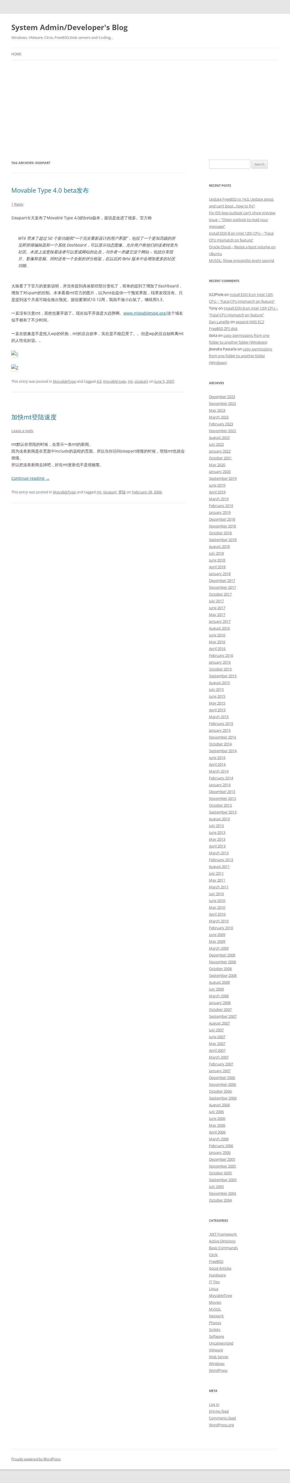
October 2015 (220, 669)
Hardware (217, 1275)
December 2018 (222, 519)
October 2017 (220, 594)
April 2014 (217, 764)
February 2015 (221, 723)
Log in (214, 1404)
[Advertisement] (145, 103)
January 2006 (220, 1152)
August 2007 (219, 1023)
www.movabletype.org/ (145, 313)
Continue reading (30, 478)
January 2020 (220, 471)
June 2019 (217, 485)
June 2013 (217, 832)
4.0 (99, 381)
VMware (216, 1349)
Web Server (218, 1356)
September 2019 (222, 478)
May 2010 (217, 907)
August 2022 (219, 437)
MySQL (215, 1309)
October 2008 (220, 968)
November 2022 (222, 430)
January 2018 (220, 573)
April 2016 (217, 648)
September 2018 (222, 539)
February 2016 (221, 655)
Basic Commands (223, 1247)
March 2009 (219, 948)
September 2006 (222, 1098)
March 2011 (219, 886)
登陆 (122, 492)
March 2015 (219, 716)
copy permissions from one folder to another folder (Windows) (240, 355)
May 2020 (217, 464)
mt (130, 381)
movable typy (114, 381)
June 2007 (217, 1036)
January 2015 (220, 730)
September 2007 (222, 1016)
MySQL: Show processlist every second (241, 260)
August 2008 (219, 982)
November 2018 (222, 526)
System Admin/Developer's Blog (69, 27)
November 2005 (222, 1166)
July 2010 (216, 893)
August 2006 (219, 1104)
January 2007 (220, 1070)
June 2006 (217, 1118)
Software (216, 1336)
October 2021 (220, 457)
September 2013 (222, 812)
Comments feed (222, 1418)
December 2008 (222, 955)
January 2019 (220, 512)
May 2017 (217, 614)
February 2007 (221, 1064)
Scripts (214, 1329)
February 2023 (221, 423)
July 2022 (216, 444)
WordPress (218, 1370)
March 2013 (219, 852)
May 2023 (217, 410)
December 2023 (222, 396)
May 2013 (217, 839)
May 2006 (217, 1125)
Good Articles (220, 1268)
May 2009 (217, 941)
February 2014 (221, 778)
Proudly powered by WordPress (36, 1459)
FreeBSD (216, 1261)
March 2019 (219, 498)
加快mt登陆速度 (34, 417)
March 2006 (219, 1138)
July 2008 (216, 989)
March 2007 (219, 1057)
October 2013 (220, 805)
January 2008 (220, 1002)
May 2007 (217, 1043)
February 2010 (221, 927)
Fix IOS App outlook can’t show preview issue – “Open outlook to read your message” (242, 219)
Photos (215, 1322)
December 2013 (222, 791)
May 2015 (217, 703)
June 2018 (217, 560)
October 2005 (220, 1172)
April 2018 (217, 566)
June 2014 (217, 757)
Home (16, 54)
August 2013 (219, 818)
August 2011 (219, 866)
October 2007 (220, 1009)
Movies (215, 1302)
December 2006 (222, 1077)
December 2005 (222, 1159)
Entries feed (219, 1411)
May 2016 (217, 641)
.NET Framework (223, 1234)
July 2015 (216, 689)
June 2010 (217, 900)
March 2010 (219, 921)
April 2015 (217, 709)
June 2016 (217, 635)
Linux (213, 1288)
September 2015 (222, 675)
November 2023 (222, 403)
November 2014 (222, 737)
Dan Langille (219, 321)
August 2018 (219, 546)
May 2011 (217, 880)
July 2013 (216, 825)
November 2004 (222, 1193)
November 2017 (222, 587)
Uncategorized (221, 1343)
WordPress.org (221, 1424)
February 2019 (221, 505)
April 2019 (217, 492)
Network (216, 1315)
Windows (217, 1363)
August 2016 (219, 628)
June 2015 (217, 696)
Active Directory (222, 1241)
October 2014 (220, 743)
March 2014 (219, 771)
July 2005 (216, 1186)
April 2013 (217, 846)
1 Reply (17, 204)
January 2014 (220, 784)
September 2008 (222, 975)
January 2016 (220, 662)
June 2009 (217, 934)
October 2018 (220, 532)
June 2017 (217, 607)
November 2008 (222, 961)
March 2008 (219, 995)
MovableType (64, 381)
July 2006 (216, 1111)
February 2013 (221, 859)
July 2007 (216, 1029)
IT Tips (214, 1281)
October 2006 (220, 1091)
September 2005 (222, 1179)
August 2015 (219, 682)
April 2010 (217, 914)
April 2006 (217, 1132)
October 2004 (220, 1200)
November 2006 (222, 1084)
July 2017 (216, 600)
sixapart (141, 381)
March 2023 (219, 417)
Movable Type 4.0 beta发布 (50, 190)
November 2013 (222, 798)
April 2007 (217, 1050)
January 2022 (220, 451)
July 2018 (216, 553)
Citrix (213, 1254)
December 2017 (222, 580)
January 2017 (220, 621)
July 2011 (216, 873)
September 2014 (222, 750)
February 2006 (221, 1145)
